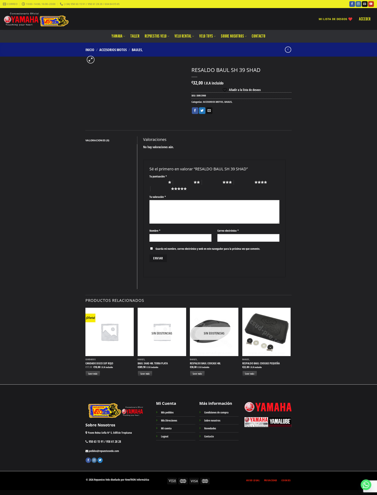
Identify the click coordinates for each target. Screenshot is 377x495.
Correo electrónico (228, 230)
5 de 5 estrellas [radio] (160, 188)
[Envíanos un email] (365, 4)
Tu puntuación (158, 176)
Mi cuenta (166, 428)
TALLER (135, 36)
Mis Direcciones (169, 420)
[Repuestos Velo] (47, 19)
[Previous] (86, 345)
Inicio (89, 49)
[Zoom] (90, 59)
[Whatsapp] (366, 484)
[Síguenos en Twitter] (100, 460)
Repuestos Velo (156, 36)
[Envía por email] (209, 110)
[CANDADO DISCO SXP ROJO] (109, 332)
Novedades (210, 428)
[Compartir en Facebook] (195, 110)
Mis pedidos (167, 412)
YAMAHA (117, 36)
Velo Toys (206, 36)
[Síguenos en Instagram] (358, 4)
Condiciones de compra (216, 412)
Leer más (92, 373)
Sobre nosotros (232, 36)
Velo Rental (183, 36)
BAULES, (137, 49)
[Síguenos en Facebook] (352, 4)
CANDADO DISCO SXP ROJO (99, 363)
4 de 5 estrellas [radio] (244, 182)
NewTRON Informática (137, 479)
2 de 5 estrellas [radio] (183, 182)
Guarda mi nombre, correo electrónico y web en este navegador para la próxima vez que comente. (208, 249)
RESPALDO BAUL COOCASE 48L (205, 363)
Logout (164, 436)
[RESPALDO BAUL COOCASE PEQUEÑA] (266, 332)
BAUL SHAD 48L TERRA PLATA (153, 363)
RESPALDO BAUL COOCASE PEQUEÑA (261, 363)
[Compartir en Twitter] (202, 110)
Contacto (258, 36)
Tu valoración (157, 197)
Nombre (154, 230)
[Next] (290, 345)
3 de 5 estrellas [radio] (212, 182)
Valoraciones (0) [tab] (97, 140)
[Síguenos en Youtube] (371, 4)
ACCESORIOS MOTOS (113, 49)
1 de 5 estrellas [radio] (157, 182)
